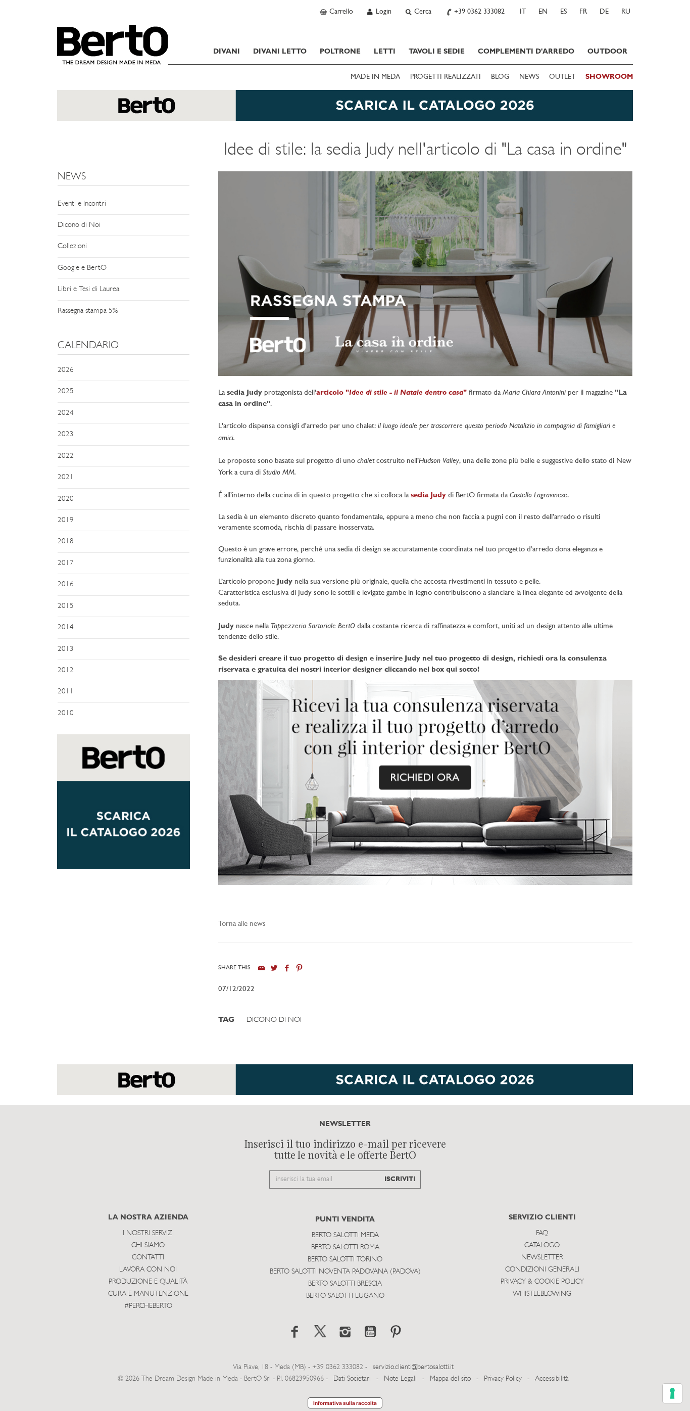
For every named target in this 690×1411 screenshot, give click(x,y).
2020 (66, 499)
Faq (542, 1233)
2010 (66, 713)
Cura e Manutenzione (148, 1294)
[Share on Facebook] (286, 968)
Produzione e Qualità (148, 1282)
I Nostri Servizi (148, 1233)
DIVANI (226, 51)
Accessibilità (552, 1379)
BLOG (500, 77)
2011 (66, 691)
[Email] (261, 968)
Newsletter (542, 1257)
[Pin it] (299, 968)
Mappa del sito (450, 1379)
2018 (66, 541)
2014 (66, 627)
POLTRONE (340, 51)
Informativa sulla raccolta (345, 1403)
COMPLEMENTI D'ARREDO (526, 51)
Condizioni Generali (542, 1270)
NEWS (529, 77)
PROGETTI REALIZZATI (445, 77)
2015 (66, 606)
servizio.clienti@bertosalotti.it (413, 1367)
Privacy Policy (503, 1379)
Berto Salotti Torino (345, 1259)
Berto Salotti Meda (345, 1235)
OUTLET (562, 77)
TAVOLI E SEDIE (437, 51)
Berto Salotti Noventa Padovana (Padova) (345, 1272)
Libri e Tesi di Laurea (88, 289)
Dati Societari (352, 1379)
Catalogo (542, 1245)
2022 (66, 456)
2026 (66, 370)
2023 (66, 434)
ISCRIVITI (399, 1179)
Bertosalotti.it (112, 44)
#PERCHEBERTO (148, 1306)
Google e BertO (82, 268)
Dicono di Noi (79, 225)
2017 (66, 563)
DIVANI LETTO (280, 51)
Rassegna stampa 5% (88, 311)
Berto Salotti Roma (345, 1247)
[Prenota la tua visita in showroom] (345, 110)
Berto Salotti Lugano (345, 1296)
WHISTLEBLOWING (542, 1294)
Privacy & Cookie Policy (542, 1282)
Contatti (148, 1257)
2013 (66, 649)
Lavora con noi (148, 1270)
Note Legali (400, 1379)
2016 (66, 584)
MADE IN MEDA (375, 77)
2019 (66, 520)
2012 (66, 670)
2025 (66, 391)
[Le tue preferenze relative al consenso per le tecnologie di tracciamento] (672, 1393)
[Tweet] (274, 968)
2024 (66, 413)
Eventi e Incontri (82, 204)
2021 (66, 477)
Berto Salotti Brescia (345, 1284)
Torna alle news (242, 924)
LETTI (385, 51)
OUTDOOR (607, 51)
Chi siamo (148, 1245)
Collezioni (72, 246)
